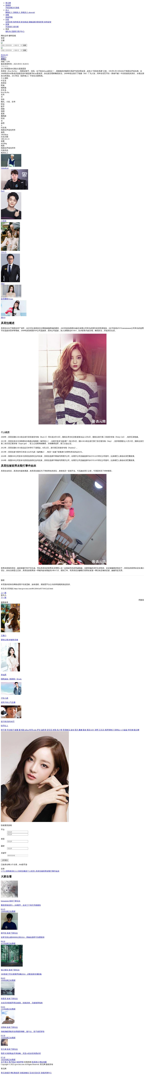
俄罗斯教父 (109, 730)
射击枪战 (25, 22)
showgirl (32, 12)
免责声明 (20, 1062)
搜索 (24, 45)
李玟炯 (131, 730)
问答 (7, 20)
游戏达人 (25, 12)
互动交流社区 (34, 1073)
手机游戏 (9, 8)
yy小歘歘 (124, 730)
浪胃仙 (117, 730)
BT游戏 (16, 8)
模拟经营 (40, 22)
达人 (7, 10)
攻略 (7, 15)
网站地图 (43, 1062)
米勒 (55, 730)
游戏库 (8, 5)
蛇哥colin (33, 730)
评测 (7, 24)
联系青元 (35, 1062)
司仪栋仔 (10, 730)
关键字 (3, 853)
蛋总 (77, 730)
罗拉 (39, 730)
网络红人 (9, 12)
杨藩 (16, 730)
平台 (3, 829)
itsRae (26, 730)
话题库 (14, 31)
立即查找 (5, 860)
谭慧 (97, 730)
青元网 (8, 3)
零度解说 (66, 730)
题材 (3, 846)
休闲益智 (47, 22)
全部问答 (9, 22)
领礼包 (8, 31)
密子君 (4, 730)
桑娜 (81, 730)
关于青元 (4, 1062)
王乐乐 (102, 730)
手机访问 (4, 66)
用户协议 (12, 1062)
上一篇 (3, 593)
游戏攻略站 (24, 1073)
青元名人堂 (4, 55)
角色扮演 (17, 22)
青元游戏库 (5, 1073)
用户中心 (20, 31)
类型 (3, 839)
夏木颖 (21, 730)
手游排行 (9, 27)
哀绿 (72, 730)
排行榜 (16, 27)
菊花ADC (91, 730)
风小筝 (60, 730)
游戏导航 (9, 17)
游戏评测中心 (46, 1073)
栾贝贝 (50, 730)
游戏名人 (17, 12)
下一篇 (3, 598)
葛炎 (85, 730)
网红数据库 (14, 1073)
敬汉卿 (136, 730)
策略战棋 (32, 22)
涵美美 (44, 730)
